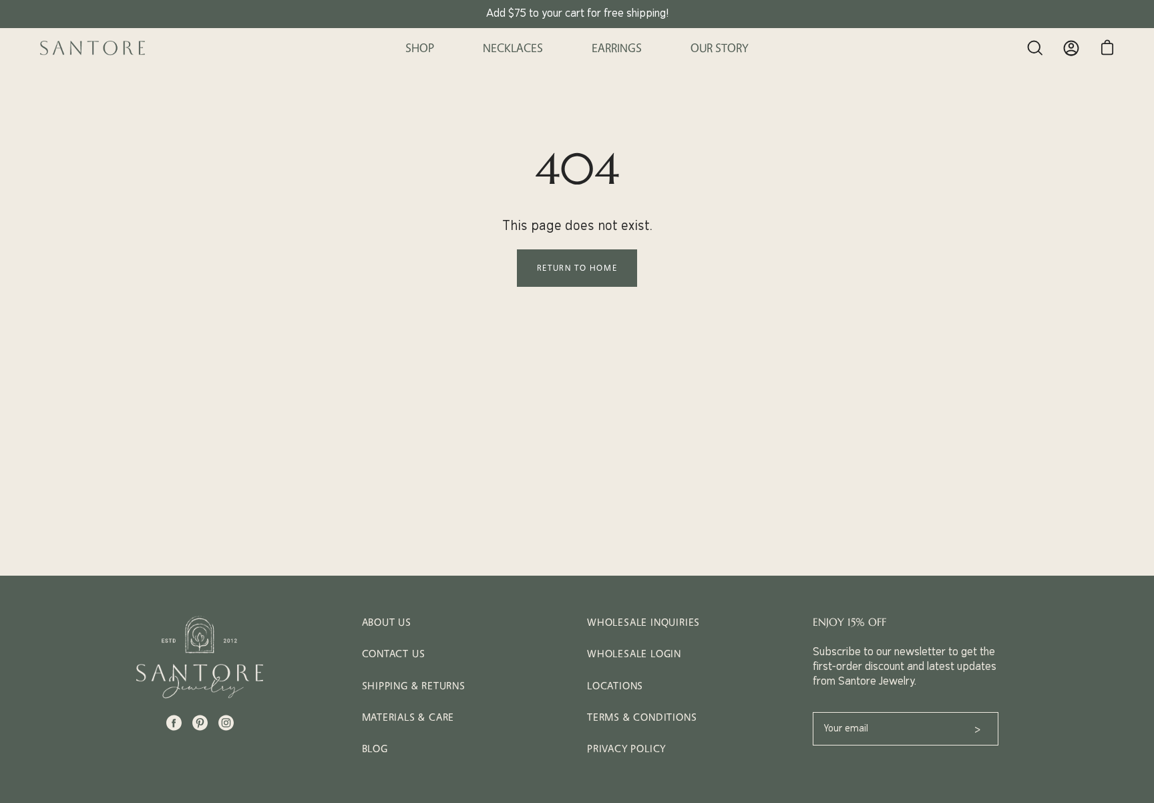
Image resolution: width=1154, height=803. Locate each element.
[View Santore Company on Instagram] (226, 722)
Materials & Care (408, 717)
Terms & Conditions (642, 717)
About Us (386, 622)
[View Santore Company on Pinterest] (200, 722)
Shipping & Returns (413, 685)
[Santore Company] (93, 48)
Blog (375, 748)
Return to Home (577, 268)
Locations (615, 685)
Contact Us (393, 653)
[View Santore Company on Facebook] (174, 722)
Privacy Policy (626, 748)
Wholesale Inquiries (643, 622)
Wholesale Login (634, 653)
